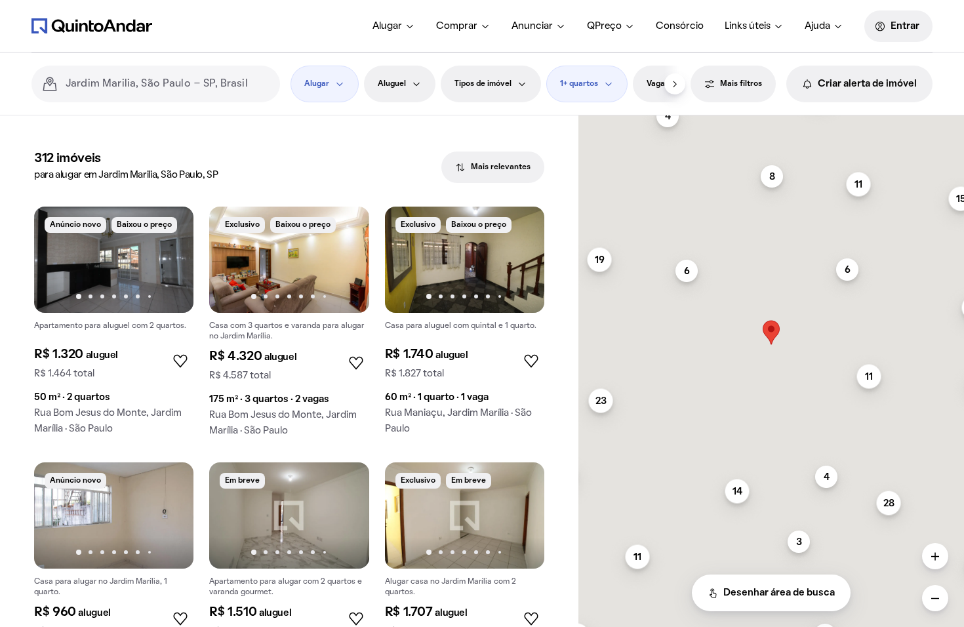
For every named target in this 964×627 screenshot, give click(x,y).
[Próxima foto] (170, 260)
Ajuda (817, 26)
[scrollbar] (771, 121)
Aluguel (392, 84)
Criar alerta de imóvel (867, 84)
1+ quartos (579, 84)
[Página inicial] (91, 25)
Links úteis (748, 26)
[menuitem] (394, 26)
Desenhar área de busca (779, 592)
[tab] (492, 167)
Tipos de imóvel (483, 84)
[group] (113, 326)
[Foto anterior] (58, 260)
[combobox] (168, 84)
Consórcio (680, 26)
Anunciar (532, 26)
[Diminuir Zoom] (935, 598)
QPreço (604, 26)
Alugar (387, 26)
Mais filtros (741, 84)
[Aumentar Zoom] (935, 556)
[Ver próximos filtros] (674, 83)
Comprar (456, 26)
